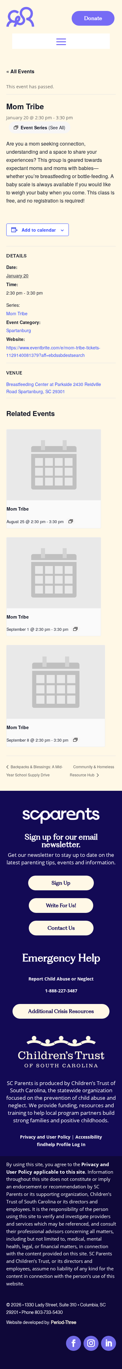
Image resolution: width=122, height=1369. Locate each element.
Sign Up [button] (61, 883)
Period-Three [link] (63, 1322)
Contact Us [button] (61, 928)
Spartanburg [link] (18, 330)
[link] (20, 25)
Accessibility (88, 1137)
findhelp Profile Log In (61, 1144)
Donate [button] (93, 18)
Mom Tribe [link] (17, 313)
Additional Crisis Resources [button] (61, 1011)
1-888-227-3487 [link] (61, 991)
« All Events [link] (20, 71)
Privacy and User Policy (45, 1137)
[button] (61, 41)
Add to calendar (39, 230)
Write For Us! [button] (61, 905)
